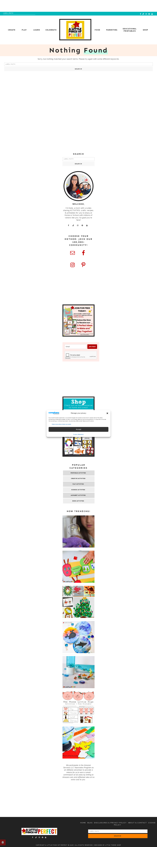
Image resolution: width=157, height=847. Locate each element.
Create (11, 30)
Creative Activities (78, 478)
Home (83, 823)
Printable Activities (78, 473)
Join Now (92, 347)
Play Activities (78, 484)
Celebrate (51, 30)
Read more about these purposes (61, 424)
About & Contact (137, 823)
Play (24, 30)
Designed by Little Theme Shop (107, 845)
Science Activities (78, 489)
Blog (90, 823)
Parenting (111, 30)
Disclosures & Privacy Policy (110, 823)
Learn (36, 30)
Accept (78, 429)
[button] (107, 413)
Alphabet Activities (78, 495)
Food (97, 30)
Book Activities (78, 501)
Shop (145, 30)
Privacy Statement (78, 434)
